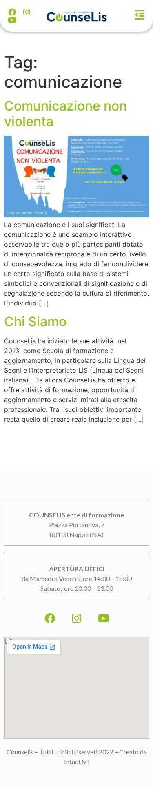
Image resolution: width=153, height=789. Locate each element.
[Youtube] (12, 20)
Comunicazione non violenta (65, 113)
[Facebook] (12, 12)
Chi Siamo (35, 321)
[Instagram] (27, 12)
